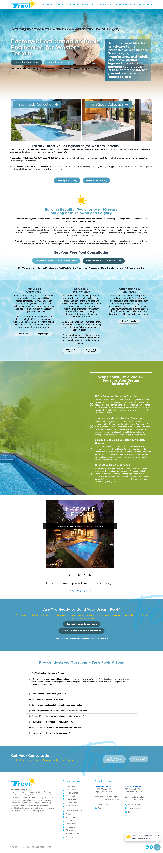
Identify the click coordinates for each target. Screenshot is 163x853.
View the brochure (80, 591)
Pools (46, 5)
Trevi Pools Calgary (103, 786)
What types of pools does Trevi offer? (48, 699)
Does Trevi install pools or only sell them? (49, 694)
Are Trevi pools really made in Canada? (48, 673)
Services (71, 5)
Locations (144, 5)
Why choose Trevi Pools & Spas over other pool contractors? (57, 727)
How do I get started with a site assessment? (51, 733)
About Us (86, 5)
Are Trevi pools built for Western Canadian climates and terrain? (59, 710)
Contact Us (103, 5)
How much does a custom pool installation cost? (52, 722)
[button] (81, 673)
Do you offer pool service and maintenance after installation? (58, 716)
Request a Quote (124, 5)
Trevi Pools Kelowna (133, 786)
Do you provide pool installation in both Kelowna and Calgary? (58, 705)
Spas (58, 5)
